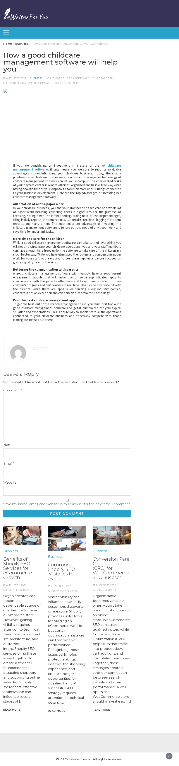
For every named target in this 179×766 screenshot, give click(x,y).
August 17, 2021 (16, 78)
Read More (12, 709)
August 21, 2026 (16, 585)
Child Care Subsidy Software (68, 78)
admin (40, 348)
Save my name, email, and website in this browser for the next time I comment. (67, 504)
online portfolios (67, 83)
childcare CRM (103, 78)
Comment (12, 390)
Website (10, 482)
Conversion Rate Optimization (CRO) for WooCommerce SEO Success (111, 568)
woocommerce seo (106, 590)
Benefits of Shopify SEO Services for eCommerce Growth (17, 568)
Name (9, 445)
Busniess (36, 78)
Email (8, 463)
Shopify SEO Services (17, 590)
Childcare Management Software (27, 83)
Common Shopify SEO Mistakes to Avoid (61, 571)
